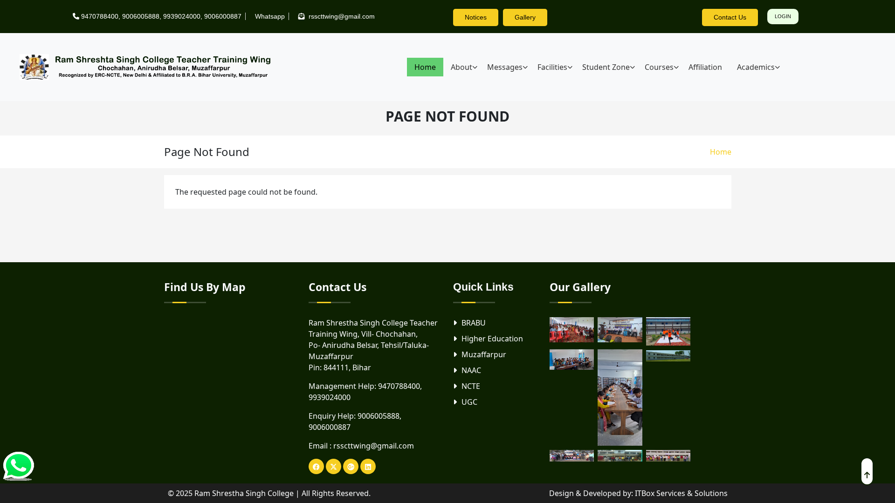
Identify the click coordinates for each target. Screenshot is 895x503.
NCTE (470, 386)
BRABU (473, 323)
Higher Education (492, 338)
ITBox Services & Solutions (681, 493)
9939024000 (181, 16)
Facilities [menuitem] (552, 67)
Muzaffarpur (483, 354)
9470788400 (99, 16)
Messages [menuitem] (505, 67)
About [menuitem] (461, 67)
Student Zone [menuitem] (606, 67)
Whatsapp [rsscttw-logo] (270, 16)
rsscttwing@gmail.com (373, 446)
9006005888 (140, 16)
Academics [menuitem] (756, 67)
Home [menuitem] (425, 67)
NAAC (471, 370)
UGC (469, 402)
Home (720, 152)
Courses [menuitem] (659, 67)
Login (783, 16)
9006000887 (222, 16)
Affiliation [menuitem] (705, 67)
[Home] (149, 67)
